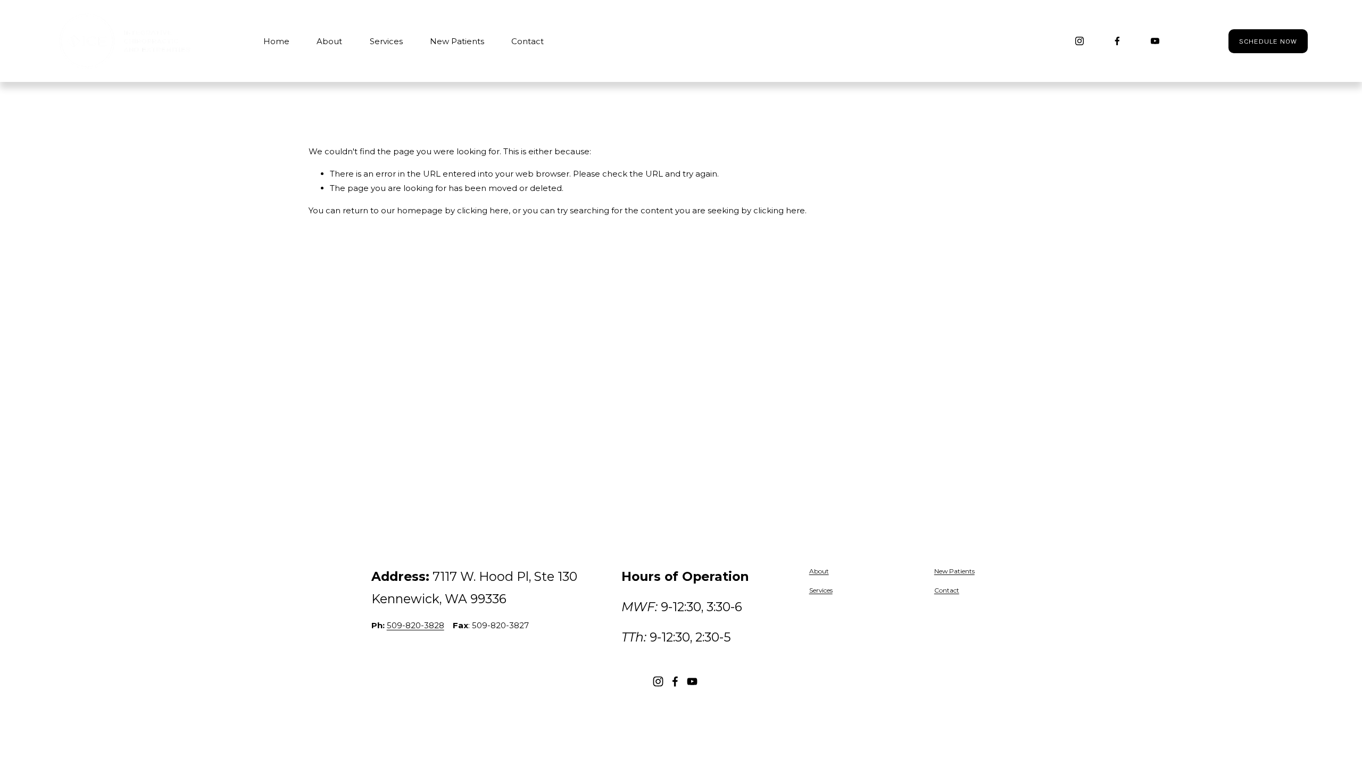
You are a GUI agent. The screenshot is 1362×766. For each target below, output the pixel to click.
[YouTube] (1155, 41)
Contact (527, 41)
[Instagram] (1079, 41)
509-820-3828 (415, 625)
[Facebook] (1117, 41)
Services (386, 41)
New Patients (457, 41)
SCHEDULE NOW (1268, 41)
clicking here (483, 210)
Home (276, 41)
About (329, 41)
